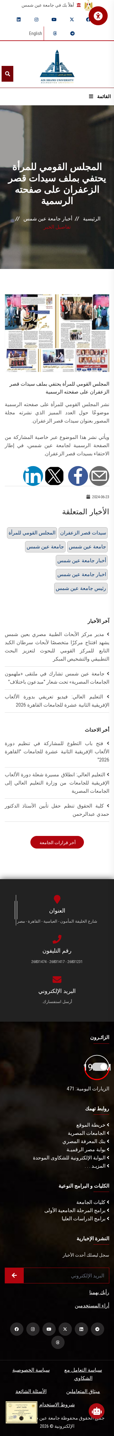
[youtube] (54, 19)
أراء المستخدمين (92, 1306)
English (35, 33)
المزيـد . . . (96, 1166)
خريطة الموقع (91, 1125)
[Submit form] (14, 1275)
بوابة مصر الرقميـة (86, 1150)
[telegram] (72, 33)
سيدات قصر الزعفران (83, 533)
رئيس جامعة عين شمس (81, 588)
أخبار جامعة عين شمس (47, 219)
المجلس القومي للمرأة (32, 533)
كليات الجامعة (91, 1202)
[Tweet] (54, 476)
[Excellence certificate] (21, 1412)
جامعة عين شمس (45, 547)
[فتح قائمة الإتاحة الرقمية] (98, 15)
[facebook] (88, 19)
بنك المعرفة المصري (84, 1141)
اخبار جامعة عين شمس (81, 574)
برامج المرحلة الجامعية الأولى (75, 1210)
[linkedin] (19, 19)
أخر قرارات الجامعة (57, 842)
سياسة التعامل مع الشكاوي (83, 1374)
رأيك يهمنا (99, 1292)
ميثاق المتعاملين (83, 1391)
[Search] (7, 74)
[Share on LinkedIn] (33, 476)
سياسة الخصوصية (31, 1370)
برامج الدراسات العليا (84, 1219)
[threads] (55, 33)
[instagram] (36, 19)
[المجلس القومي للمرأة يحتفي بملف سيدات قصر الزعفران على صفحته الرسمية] (57, 333)
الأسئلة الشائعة (31, 1391)
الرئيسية (91, 219)
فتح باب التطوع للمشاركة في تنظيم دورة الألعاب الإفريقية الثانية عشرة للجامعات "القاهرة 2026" (57, 751)
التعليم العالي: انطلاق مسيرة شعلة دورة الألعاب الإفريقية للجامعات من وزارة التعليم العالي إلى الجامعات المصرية (57, 783)
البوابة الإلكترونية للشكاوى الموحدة (70, 1158)
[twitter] (72, 19)
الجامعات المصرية (87, 1133)
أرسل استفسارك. (57, 1001)
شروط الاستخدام (57, 1405)
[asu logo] (57, 64)
